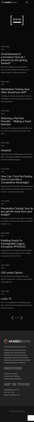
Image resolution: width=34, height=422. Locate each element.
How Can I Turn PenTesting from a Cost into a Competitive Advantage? (16, 179)
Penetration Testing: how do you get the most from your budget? (17, 211)
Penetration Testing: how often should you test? (15, 91)
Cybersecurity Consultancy (13, 379)
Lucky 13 (6, 298)
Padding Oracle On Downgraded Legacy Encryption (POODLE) (13, 243)
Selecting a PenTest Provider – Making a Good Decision (16, 121)
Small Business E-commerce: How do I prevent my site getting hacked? (14, 59)
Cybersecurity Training (11, 376)
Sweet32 (6, 150)
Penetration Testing (10, 374)
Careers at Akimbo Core (12, 395)
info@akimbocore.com (11, 390)
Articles (2, 49)
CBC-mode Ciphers (12, 272)
